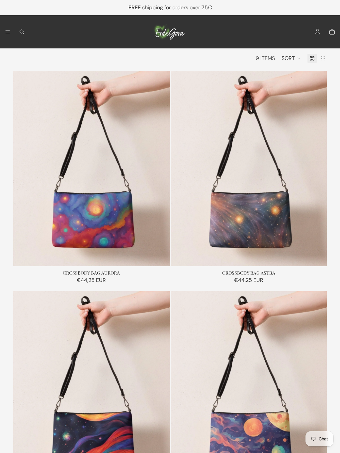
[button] (291, 58)
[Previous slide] (23, 168)
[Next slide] (160, 168)
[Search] (22, 32)
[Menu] (7, 31)
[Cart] (332, 32)
